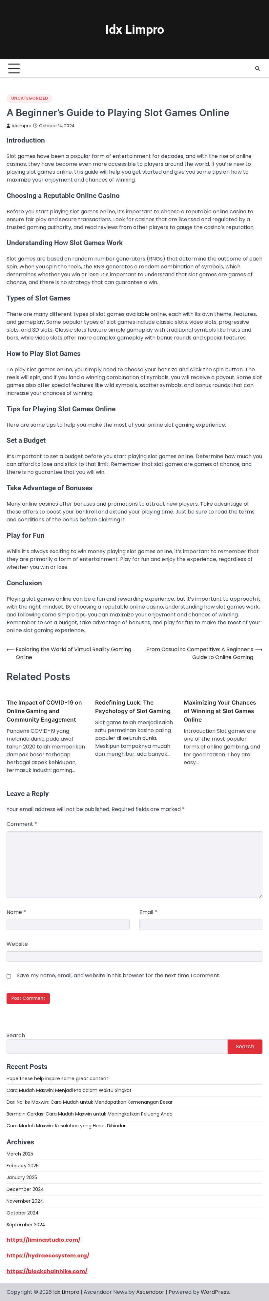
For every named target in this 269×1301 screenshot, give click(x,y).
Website (17, 944)
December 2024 (25, 1189)
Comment (22, 824)
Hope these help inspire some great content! (58, 1078)
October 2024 (23, 1213)
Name (16, 912)
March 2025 (20, 1154)
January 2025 (22, 1177)
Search (16, 1035)
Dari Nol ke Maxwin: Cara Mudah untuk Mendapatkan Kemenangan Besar (90, 1102)
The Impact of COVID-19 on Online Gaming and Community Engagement (44, 711)
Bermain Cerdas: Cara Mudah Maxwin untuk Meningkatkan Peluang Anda (90, 1114)
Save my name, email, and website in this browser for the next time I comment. (118, 975)
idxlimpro (21, 125)
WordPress (215, 1292)
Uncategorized (29, 98)
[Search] (257, 68)
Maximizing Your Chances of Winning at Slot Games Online (220, 711)
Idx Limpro (134, 29)
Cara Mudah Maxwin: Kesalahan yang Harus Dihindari (67, 1125)
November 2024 (25, 1201)
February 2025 (23, 1165)
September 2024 (26, 1224)
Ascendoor (150, 1292)
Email (148, 912)
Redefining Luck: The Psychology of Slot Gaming (133, 706)
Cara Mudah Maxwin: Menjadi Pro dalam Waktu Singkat (69, 1090)
